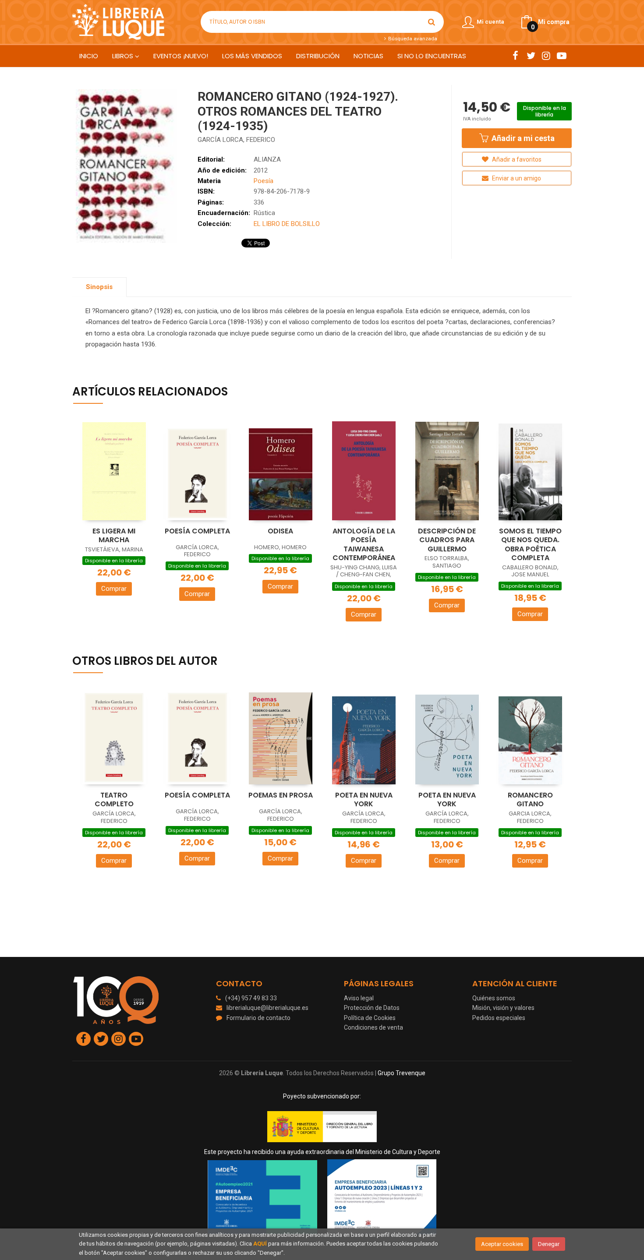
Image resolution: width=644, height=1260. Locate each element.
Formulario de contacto (258, 1017)
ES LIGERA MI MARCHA (113, 535)
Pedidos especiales (498, 1017)
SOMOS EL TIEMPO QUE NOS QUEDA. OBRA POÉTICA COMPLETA (530, 544)
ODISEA (280, 531)
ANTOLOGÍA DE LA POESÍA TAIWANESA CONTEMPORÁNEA (364, 544)
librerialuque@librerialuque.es (267, 1007)
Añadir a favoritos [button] (516, 159)
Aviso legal (359, 998)
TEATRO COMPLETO (114, 799)
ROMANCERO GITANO (530, 799)
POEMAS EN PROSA (280, 795)
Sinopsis (99, 287)
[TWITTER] (531, 56)
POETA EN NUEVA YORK (364, 799)
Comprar (114, 589)
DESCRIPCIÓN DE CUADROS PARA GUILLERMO (447, 540)
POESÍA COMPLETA (197, 531)
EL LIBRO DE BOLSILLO (287, 224)
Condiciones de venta (373, 1027)
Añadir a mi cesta (522, 138)
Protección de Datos (372, 1007)
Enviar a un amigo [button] (516, 178)
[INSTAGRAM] (546, 56)
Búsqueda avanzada (412, 38)
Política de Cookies (370, 1017)
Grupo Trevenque (401, 1072)
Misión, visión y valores (503, 1007)
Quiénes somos (493, 998)
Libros (123, 55)
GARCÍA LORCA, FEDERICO (236, 140)
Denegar (548, 1244)
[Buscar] (431, 22)
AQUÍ (260, 1243)
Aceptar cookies (502, 1244)
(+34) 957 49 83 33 (251, 998)
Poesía (263, 181)
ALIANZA (267, 159)
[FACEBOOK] (515, 56)
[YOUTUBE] (561, 56)
